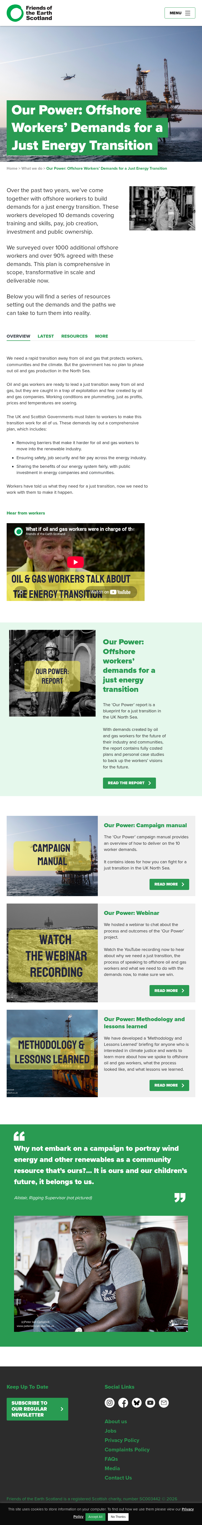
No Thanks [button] (118, 1517)
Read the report (126, 783)
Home (12, 168)
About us (116, 1421)
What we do (31, 168)
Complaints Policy (127, 1449)
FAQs (111, 1459)
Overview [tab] (18, 336)
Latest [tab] (46, 336)
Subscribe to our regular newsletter (29, 1409)
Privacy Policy (122, 1440)
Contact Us (118, 1478)
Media (112, 1468)
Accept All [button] (95, 1517)
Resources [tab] (74, 336)
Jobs (111, 1431)
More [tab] (101, 336)
